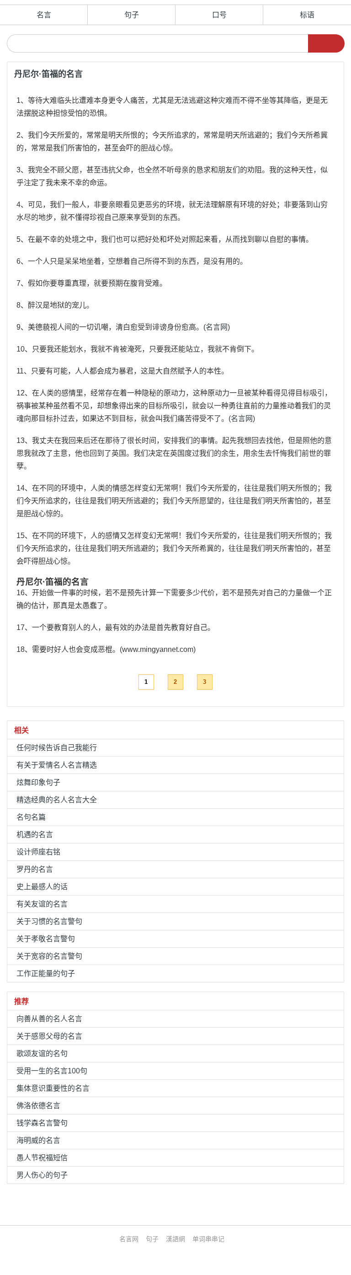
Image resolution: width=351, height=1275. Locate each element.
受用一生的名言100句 (51, 1071)
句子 (131, 15)
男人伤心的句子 (42, 1175)
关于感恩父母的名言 (49, 1036)
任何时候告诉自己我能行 (56, 748)
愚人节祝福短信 (42, 1158)
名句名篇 (31, 817)
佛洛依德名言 (38, 1106)
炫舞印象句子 (38, 782)
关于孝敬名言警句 (45, 939)
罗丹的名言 (34, 869)
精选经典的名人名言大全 (56, 800)
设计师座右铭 (38, 852)
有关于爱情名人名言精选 (56, 765)
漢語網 (175, 1239)
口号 (219, 15)
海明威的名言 (38, 1140)
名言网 (217, 327)
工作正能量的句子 (45, 973)
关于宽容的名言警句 (49, 956)
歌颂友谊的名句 (42, 1053)
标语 (307, 15)
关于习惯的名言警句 (49, 921)
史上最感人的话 (42, 887)
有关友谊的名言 (42, 904)
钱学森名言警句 (42, 1123)
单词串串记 (208, 1239)
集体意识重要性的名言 (53, 1088)
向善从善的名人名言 (49, 1019)
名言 (44, 15)
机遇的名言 (34, 834)
